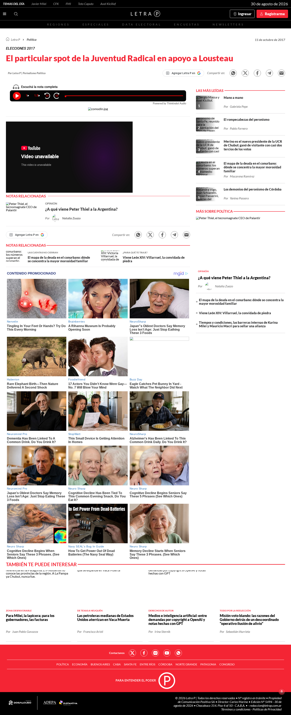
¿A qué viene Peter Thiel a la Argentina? (234, 277)
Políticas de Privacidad (267, 709)
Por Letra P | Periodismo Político (27, 73)
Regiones (58, 24)
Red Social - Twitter (132, 653)
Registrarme (275, 14)
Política (31, 39)
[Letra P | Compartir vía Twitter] (245, 73)
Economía (79, 664)
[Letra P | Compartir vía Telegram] (269, 73)
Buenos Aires (100, 664)
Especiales (96, 24)
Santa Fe (130, 664)
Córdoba (165, 664)
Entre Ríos (147, 664)
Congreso (227, 664)
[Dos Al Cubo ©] (20, 703)
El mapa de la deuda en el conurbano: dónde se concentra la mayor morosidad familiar (241, 301)
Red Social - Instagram (155, 653)
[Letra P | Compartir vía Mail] (281, 73)
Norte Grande (186, 664)
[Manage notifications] (282, 691)
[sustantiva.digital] (68, 703)
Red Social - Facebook (144, 653)
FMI (68, 4)
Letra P (15, 39)
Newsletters (228, 24)
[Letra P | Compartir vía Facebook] (257, 73)
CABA (117, 664)
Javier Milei (38, 4)
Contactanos (117, 653)
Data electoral (141, 24)
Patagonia (208, 664)
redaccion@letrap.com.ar (265, 705)
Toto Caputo (85, 4)
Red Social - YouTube (167, 653)
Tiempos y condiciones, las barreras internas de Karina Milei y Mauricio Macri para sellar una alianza (238, 324)
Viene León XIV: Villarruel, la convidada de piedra (235, 313)
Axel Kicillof (108, 4)
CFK (56, 4)
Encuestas (187, 24)
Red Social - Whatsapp (178, 653)
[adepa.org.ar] (49, 703)
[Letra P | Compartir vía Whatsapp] (233, 73)
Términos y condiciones (236, 709)
